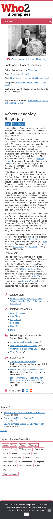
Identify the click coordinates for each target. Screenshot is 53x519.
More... (3, 430)
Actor (8, 124)
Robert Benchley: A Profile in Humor (26, 369)
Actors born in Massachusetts (23, 342)
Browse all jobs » (10, 474)
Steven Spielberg (29, 268)
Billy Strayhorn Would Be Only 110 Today (24, 423)
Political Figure (9, 449)
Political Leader (25, 461)
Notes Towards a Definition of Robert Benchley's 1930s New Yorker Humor (27, 379)
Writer (22, 124)
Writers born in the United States (24, 348)
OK (26, 514)
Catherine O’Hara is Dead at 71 (19, 418)
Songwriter (26, 453)
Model (5, 453)
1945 (26, 78)
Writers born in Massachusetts (23, 345)
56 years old (33, 70)
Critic (14, 124)
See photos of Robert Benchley (29, 59)
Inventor (37, 465)
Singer (22, 445)
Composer (39, 461)
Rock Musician (9, 461)
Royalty (27, 457)
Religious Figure (10, 465)
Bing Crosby (18, 246)
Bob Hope (33, 246)
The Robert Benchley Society (23, 361)
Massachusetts (32, 82)
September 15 (17, 74)
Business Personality (12, 457)
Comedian (39, 449)
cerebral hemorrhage (38, 78)
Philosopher (8, 469)
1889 (26, 74)
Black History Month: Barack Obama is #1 (24, 412)
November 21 (16, 78)
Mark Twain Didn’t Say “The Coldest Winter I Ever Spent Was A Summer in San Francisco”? (29, 301)
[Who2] (15, 7)
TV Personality (25, 449)
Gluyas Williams (29, 280)
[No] (49, 510)
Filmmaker (33, 445)
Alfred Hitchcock (36, 239)
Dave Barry (15, 326)
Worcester (20, 82)
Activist (15, 453)
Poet (36, 453)
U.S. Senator (25, 465)
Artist (36, 457)
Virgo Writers (16, 352)
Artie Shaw (37, 276)
